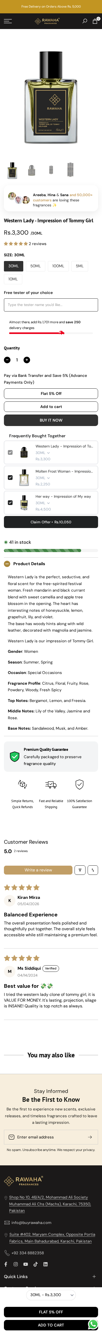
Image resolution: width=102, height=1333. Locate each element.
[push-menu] (8, 21)
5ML (80, 266)
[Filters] (80, 870)
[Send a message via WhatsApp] (93, 1324)
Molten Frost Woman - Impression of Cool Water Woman (65, 471)
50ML (35, 266)
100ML (58, 266)
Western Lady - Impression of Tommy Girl (65, 446)
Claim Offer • (51, 522)
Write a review (38, 870)
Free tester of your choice (28, 292)
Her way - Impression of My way (63, 496)
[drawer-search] (85, 21)
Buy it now (51, 420)
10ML (13, 279)
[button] (16, 243)
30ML (13, 266)
